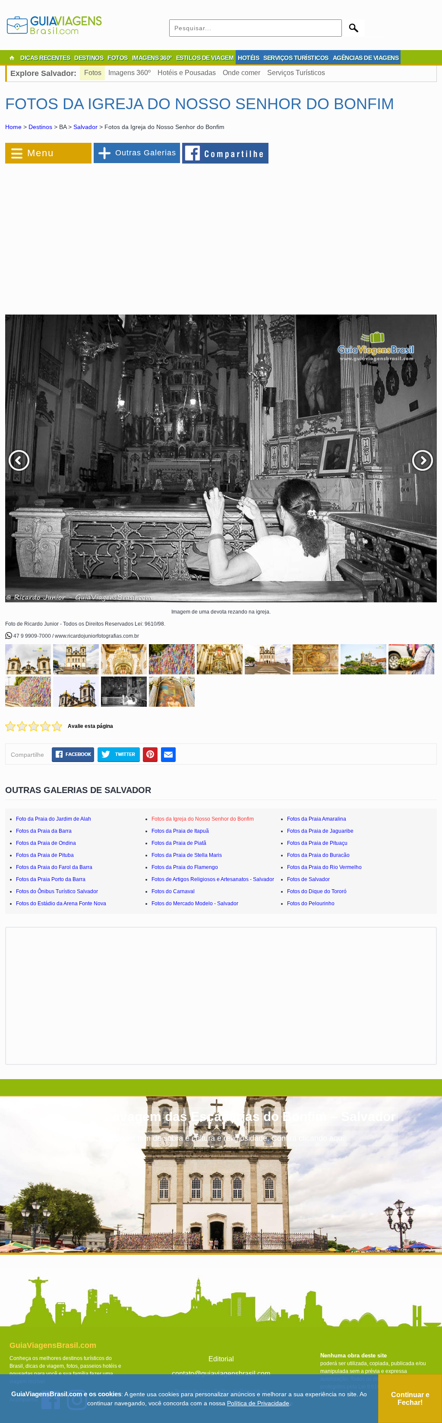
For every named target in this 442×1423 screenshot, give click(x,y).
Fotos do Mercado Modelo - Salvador (195, 903)
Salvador (85, 126)
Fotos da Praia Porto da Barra (50, 879)
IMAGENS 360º (152, 57)
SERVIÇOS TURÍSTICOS (295, 57)
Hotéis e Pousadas (187, 72)
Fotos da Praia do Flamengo (185, 867)
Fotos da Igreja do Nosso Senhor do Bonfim (203, 819)
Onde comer (241, 72)
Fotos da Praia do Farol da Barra (54, 867)
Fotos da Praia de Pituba (45, 855)
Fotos (92, 72)
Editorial (221, 1359)
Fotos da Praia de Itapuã (180, 831)
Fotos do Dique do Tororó (317, 891)
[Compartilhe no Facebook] (226, 153)
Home (13, 126)
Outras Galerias (145, 152)
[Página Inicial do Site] (11, 58)
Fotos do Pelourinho (311, 903)
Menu (40, 153)
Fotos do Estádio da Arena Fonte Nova (61, 903)
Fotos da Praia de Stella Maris (187, 855)
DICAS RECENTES (45, 57)
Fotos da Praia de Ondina (46, 843)
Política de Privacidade (258, 1403)
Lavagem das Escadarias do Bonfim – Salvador (250, 1116)
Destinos (40, 126)
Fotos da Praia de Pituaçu (317, 843)
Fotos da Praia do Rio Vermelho (324, 867)
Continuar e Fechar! (410, 1398)
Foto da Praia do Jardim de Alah (53, 819)
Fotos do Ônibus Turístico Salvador (57, 891)
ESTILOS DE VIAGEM (205, 57)
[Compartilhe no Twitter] (118, 754)
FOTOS (117, 57)
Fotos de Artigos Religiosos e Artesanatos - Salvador (213, 879)
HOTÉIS (248, 57)
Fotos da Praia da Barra (44, 831)
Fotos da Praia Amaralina (316, 819)
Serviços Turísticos (296, 72)
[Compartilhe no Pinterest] (150, 754)
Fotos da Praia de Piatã (179, 843)
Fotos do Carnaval (173, 891)
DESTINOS (88, 57)
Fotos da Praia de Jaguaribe (320, 831)
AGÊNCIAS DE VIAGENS (366, 57)
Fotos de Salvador (308, 879)
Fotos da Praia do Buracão (318, 855)
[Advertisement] (99, 234)
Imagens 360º (129, 72)
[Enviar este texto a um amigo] (168, 754)
